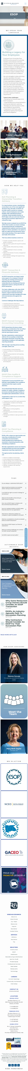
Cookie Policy (14, 931)
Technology (14, 971)
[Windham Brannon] (10, 3)
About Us (14, 916)
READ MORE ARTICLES (8, 635)
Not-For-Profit (14, 959)
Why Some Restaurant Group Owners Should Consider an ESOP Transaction (16, 604)
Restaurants (14, 969)
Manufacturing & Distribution (14, 956)
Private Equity (14, 961)
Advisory (14, 937)
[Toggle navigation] (25, 3)
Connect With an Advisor (26, 537)
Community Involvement (14, 981)
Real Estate (14, 966)
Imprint (14, 926)
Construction (14, 949)
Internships (14, 983)
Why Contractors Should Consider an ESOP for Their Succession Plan (15, 623)
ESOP (14, 952)
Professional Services (14, 964)
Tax (14, 942)
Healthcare (14, 954)
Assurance (14, 939)
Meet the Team (15, 713)
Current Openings (14, 979)
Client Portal (14, 919)
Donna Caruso (14, 676)
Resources (14, 924)
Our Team (14, 921)
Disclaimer (14, 928)
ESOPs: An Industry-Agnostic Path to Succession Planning (16, 613)
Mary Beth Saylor (14, 749)
